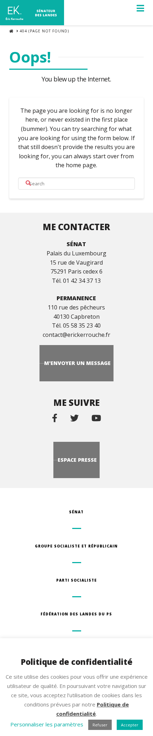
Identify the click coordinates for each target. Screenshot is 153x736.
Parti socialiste (76, 580)
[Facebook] (54, 418)
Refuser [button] (100, 724)
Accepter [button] (129, 724)
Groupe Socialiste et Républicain (76, 546)
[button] (140, 8)
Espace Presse (77, 459)
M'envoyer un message (77, 363)
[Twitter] (74, 418)
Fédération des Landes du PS (76, 613)
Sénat (76, 511)
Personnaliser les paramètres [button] (46, 724)
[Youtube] (96, 418)
